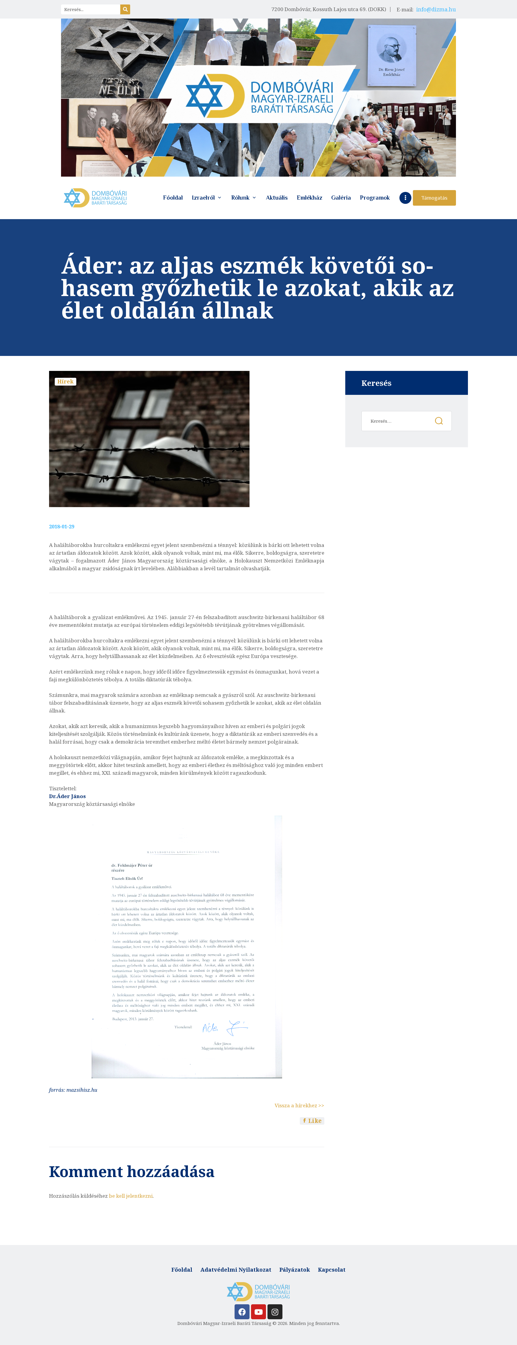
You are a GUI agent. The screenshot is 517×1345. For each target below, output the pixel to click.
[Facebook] (242, 1311)
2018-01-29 (61, 526)
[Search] (125, 9)
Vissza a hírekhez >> (299, 1105)
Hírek (65, 381)
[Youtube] (258, 1311)
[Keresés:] (406, 420)
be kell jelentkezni (131, 1195)
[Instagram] (274, 1311)
